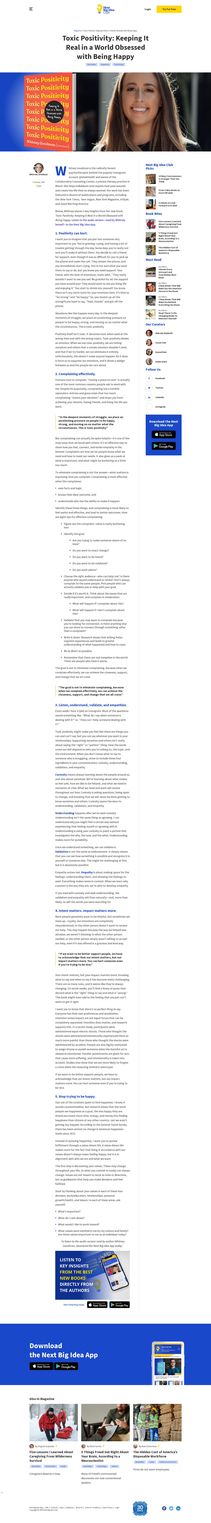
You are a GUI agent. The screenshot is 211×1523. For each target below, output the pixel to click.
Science (114, 1466)
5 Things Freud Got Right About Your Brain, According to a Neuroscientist (105, 1456)
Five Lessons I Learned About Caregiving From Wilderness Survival (51, 1456)
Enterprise (69, 1507)
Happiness (105, 64)
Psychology (118, 64)
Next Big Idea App (36, 1507)
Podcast (54, 1507)
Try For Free (169, 9)
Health (63, 1466)
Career (151, 1462)
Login (148, 9)
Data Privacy (108, 1507)
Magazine (77, 30)
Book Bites (92, 64)
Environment (50, 1466)
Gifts (47, 1507)
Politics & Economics (167, 1462)
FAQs (61, 1507)
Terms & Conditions (92, 1507)
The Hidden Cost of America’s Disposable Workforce (155, 1454)
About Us (79, 1507)
